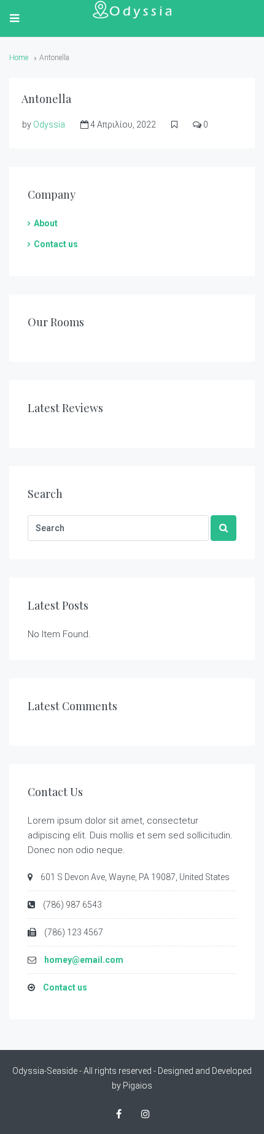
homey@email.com (83, 960)
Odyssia (49, 124)
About (46, 223)
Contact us (56, 244)
